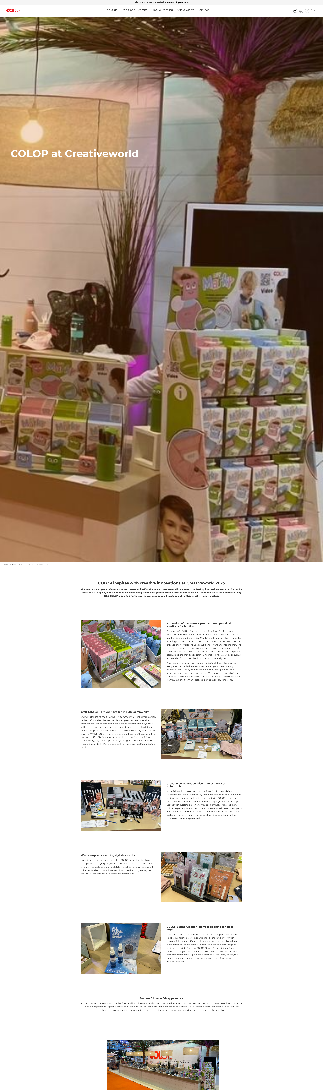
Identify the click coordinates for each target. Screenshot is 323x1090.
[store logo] (13, 10)
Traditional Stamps (134, 9)
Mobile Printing (162, 9)
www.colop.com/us (178, 2)
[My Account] (301, 11)
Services (203, 9)
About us (111, 9)
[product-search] (307, 10)
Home (5, 565)
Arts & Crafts (185, 9)
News (14, 565)
